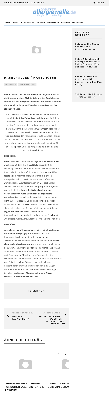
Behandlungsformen (48, 22)
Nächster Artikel (52, 313)
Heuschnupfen (11, 197)
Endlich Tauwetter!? (20, 317)
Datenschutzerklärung (30, 3)
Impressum (10, 3)
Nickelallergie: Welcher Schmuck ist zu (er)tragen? (53, 320)
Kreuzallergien (36, 215)
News (15, 22)
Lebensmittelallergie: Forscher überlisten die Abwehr (24, 387)
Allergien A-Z (28, 22)
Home (8, 22)
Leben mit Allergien (72, 22)
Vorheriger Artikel (22, 313)
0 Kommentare (24, 84)
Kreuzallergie (10, 84)
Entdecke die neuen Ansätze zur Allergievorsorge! (87, 46)
